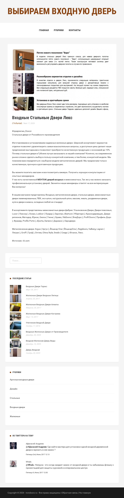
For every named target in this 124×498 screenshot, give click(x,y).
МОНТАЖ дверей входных (50, 179)
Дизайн (13, 389)
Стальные (17, 123)
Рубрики (59, 30)
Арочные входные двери (22, 379)
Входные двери (17, 407)
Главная (44, 30)
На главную (85, 493)
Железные (15, 416)
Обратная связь (70, 493)
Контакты (74, 30)
